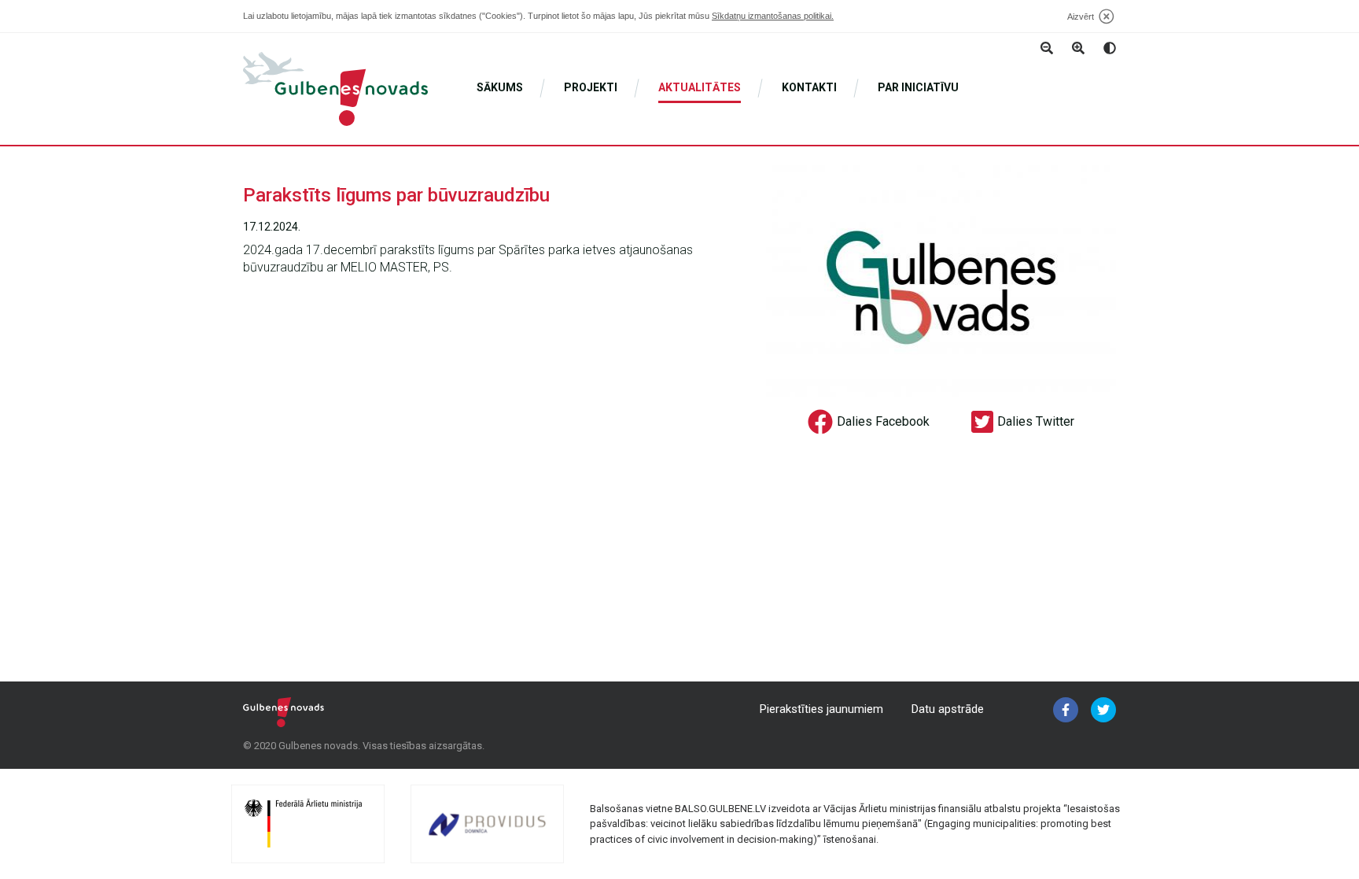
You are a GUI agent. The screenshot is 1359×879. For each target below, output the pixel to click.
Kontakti (809, 87)
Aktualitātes (699, 87)
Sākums (500, 87)
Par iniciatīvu (918, 87)
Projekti (590, 87)
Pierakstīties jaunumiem (821, 709)
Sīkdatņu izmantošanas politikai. (773, 15)
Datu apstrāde (948, 709)
